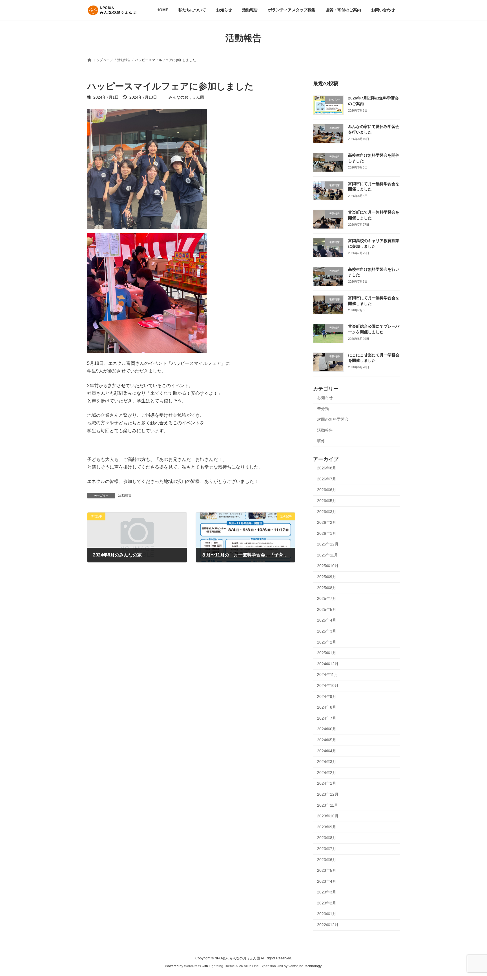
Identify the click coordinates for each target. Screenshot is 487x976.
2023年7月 (326, 848)
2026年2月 (326, 522)
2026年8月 (326, 468)
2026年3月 (326, 511)
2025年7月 (326, 598)
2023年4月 (326, 881)
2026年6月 (326, 490)
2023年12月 (327, 794)
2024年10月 (327, 685)
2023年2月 (326, 903)
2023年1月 (326, 914)
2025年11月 (327, 555)
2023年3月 (326, 892)
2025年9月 (326, 576)
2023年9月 (326, 827)
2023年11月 (327, 805)
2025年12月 (327, 544)
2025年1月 (326, 653)
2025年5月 (326, 609)
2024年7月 (326, 718)
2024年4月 (326, 751)
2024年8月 (326, 707)
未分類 (323, 408)
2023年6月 (326, 859)
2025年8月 (326, 587)
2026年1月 (326, 533)
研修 (321, 441)
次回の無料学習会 (333, 419)
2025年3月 (326, 631)
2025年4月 (326, 620)
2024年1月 (326, 783)
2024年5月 (326, 740)
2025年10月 (327, 566)
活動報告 (125, 495)
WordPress (192, 966)
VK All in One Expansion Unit (261, 966)
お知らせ (325, 397)
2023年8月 (326, 838)
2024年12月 (327, 664)
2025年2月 (326, 642)
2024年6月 (326, 729)
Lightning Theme (222, 966)
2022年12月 (327, 924)
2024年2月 (326, 772)
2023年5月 (326, 870)
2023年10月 (327, 816)
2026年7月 (326, 479)
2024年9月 (326, 696)
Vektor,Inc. (296, 966)
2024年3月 (326, 762)
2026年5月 (326, 500)
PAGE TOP (470, 941)
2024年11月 (327, 675)
